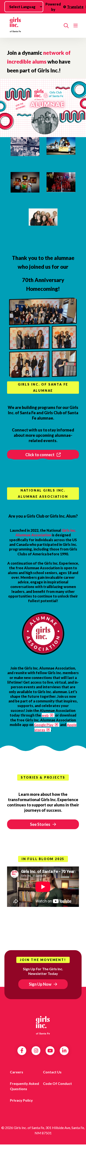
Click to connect (39, 454)
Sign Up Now (40, 984)
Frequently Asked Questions (24, 1086)
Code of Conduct (57, 1083)
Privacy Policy (21, 1100)
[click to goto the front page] (43, 1025)
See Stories (40, 824)
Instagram (36, 1050)
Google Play (44, 725)
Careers (16, 1072)
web (45, 715)
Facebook (22, 1050)
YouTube (50, 1050)
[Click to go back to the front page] (33, 25)
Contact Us (52, 1072)
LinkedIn (64, 1050)
